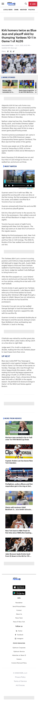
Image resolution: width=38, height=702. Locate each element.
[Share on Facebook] (8, 51)
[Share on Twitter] (11, 51)
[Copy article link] (13, 51)
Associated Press (7, 45)
